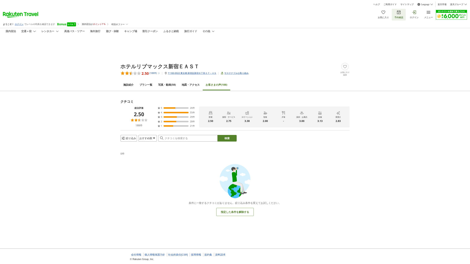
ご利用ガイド (390, 4)
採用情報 (196, 254)
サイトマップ (407, 4)
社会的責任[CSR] (178, 254)
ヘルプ (376, 4)
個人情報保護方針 (154, 254)
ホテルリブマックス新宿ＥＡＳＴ (159, 66)
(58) (167, 84)
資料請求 (220, 254)
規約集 (208, 254)
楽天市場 (442, 4)
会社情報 (136, 254)
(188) (216, 84)
